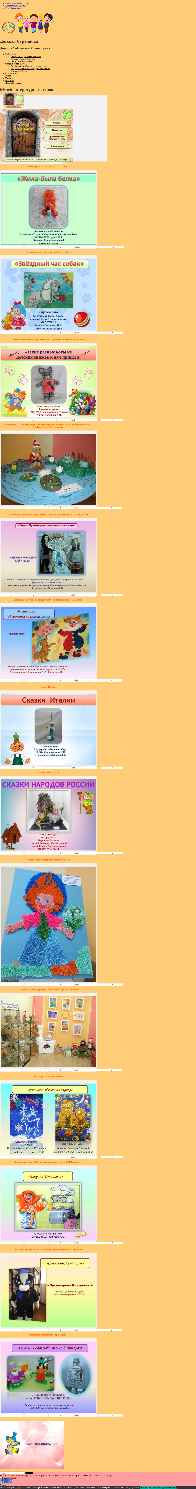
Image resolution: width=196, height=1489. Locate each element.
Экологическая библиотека (23, 59)
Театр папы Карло (19, 71)
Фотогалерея (11, 73)
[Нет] (177, 1488)
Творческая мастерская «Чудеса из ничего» (30, 68)
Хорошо (144, 1488)
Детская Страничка (19, 41)
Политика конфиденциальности (162, 1488)
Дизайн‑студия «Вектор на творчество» (29, 66)
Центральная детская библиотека (26, 56)
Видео (8, 76)
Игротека (9, 80)
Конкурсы (10, 78)
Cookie (18, 1487)
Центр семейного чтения (22, 61)
